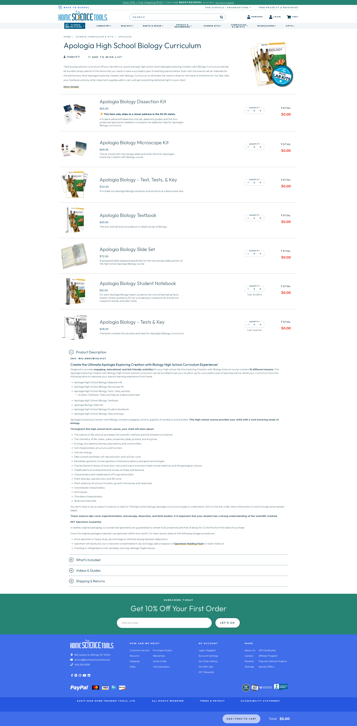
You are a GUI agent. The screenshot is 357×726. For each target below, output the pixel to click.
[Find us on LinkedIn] (89, 675)
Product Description (91, 352)
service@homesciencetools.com (92, 659)
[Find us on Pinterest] (76, 675)
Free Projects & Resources (278, 7)
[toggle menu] (110, 26)
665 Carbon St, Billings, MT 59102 (92, 655)
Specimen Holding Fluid (188, 543)
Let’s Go (227, 623)
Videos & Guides (88, 570)
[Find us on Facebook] (72, 675)
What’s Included (88, 560)
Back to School (76, 7)
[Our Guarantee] (246, 688)
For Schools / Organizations (227, 7)
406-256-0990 (82, 664)
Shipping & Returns (90, 581)
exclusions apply (224, 3)
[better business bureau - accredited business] (281, 687)
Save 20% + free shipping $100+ (143, 2)
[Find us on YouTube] (84, 675)
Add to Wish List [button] (106, 57)
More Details (71, 87)
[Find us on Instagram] (80, 675)
